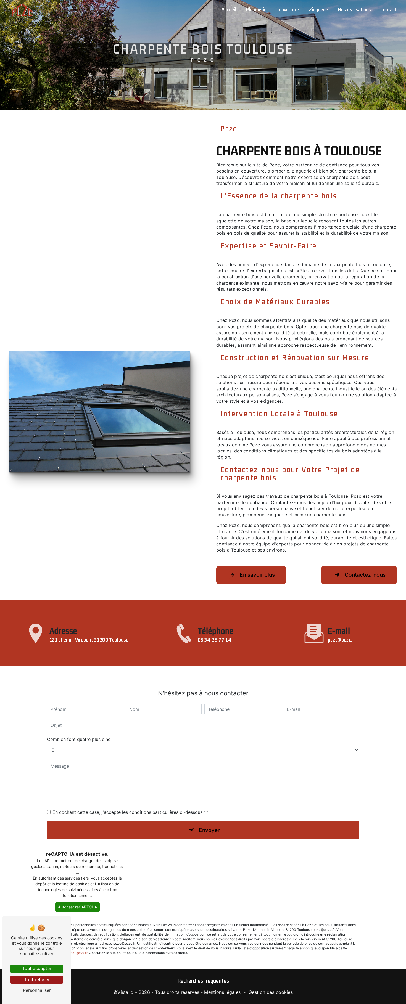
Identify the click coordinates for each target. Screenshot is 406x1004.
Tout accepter (36, 968)
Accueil (229, 9)
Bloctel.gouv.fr (75, 953)
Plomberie (256, 9)
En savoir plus (257, 574)
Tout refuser (36, 979)
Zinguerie (318, 9)
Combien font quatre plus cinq (79, 739)
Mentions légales (222, 992)
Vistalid (125, 992)
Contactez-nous (365, 574)
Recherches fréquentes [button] (203, 981)
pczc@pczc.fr (342, 640)
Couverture (287, 9)
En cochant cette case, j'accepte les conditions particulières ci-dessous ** (130, 812)
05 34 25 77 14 (214, 640)
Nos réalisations (354, 9)
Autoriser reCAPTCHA (77, 907)
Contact (389, 9)
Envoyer (209, 830)
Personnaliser (37, 990)
